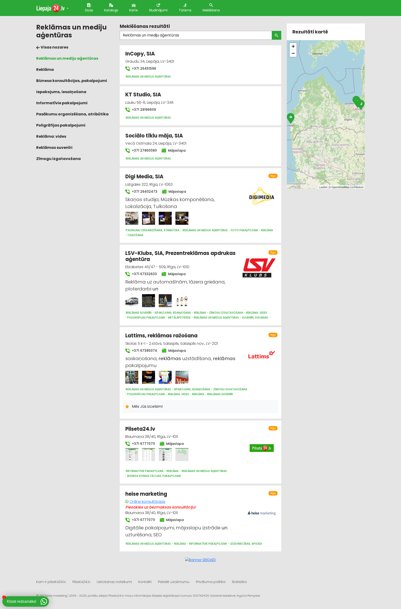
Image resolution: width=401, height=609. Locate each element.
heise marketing (146, 494)
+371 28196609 (143, 109)
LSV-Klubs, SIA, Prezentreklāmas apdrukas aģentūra (180, 256)
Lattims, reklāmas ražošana (161, 335)
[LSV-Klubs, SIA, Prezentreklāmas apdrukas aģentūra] (131, 300)
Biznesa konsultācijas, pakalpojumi (71, 80)
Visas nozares (54, 47)
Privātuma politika (210, 582)
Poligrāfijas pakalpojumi (60, 125)
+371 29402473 (144, 191)
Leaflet (323, 187)
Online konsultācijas (147, 501)
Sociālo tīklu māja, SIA (154, 135)
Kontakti (145, 582)
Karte (133, 10)
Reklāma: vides (51, 136)
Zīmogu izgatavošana (58, 158)
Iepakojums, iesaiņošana (61, 91)
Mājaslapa (176, 150)
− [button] (293, 53)
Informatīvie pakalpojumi (61, 103)
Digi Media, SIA (144, 176)
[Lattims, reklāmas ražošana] (131, 377)
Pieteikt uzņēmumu (173, 582)
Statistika (239, 582)
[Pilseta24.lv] (131, 454)
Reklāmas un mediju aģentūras (67, 58)
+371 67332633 (144, 274)
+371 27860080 (144, 150)
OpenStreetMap (340, 187)
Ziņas (89, 10)
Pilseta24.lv (140, 429)
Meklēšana (211, 10)
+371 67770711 (143, 443)
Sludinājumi (158, 10)
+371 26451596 (143, 68)
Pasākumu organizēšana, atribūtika (72, 114)
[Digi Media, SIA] (131, 218)
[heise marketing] (262, 511)
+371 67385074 (144, 350)
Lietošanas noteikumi (114, 582)
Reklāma (45, 69)
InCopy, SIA (140, 53)
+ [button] (293, 46)
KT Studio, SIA (143, 94)
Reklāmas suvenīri (54, 147)
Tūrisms (185, 10)
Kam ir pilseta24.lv (51, 582)
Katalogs (111, 10)
